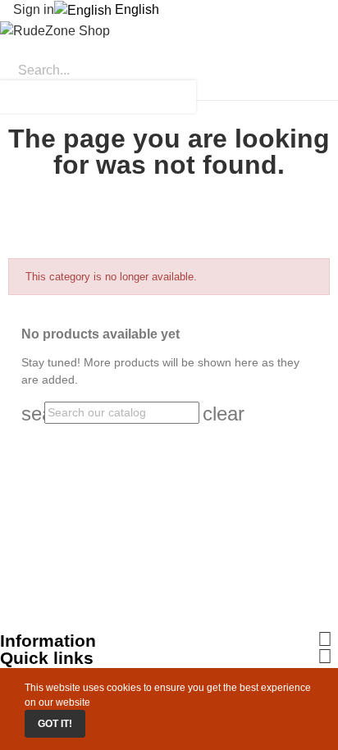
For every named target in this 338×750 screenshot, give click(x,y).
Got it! (55, 724)
